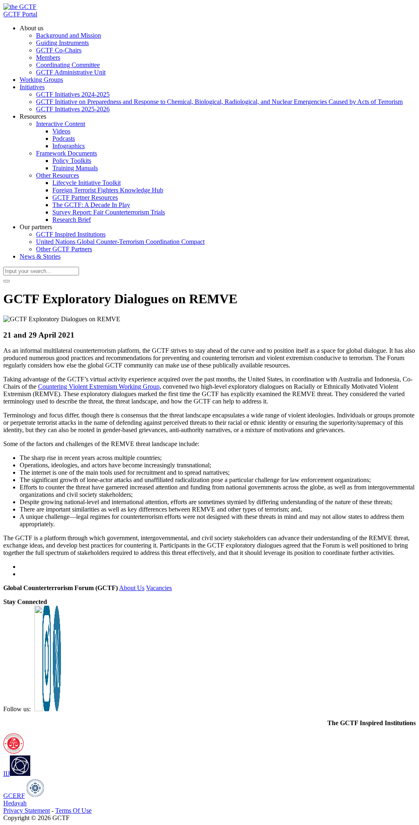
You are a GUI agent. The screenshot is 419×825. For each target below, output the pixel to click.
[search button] (6, 281)
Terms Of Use (73, 810)
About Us (131, 587)
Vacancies (159, 587)
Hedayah (15, 803)
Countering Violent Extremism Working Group (99, 386)
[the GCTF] (19, 6)
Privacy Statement (26, 810)
